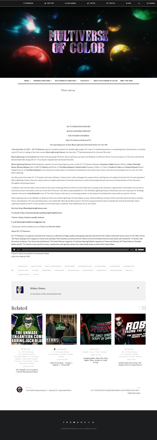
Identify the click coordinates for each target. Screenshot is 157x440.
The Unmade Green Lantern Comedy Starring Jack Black (27, 371)
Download (39, 253)
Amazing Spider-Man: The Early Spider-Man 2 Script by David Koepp (95, 360)
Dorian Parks (47, 270)
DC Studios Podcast (20, 356)
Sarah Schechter (24, 274)
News (26, 81)
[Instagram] (70, 422)
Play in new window (26, 253)
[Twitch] (81, 422)
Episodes (18, 359)
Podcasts (84, 81)
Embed (46, 253)
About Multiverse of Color (105, 81)
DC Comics (36, 270)
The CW (36, 274)
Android (23, 256)
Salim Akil (129, 270)
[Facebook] (63, 422)
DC (20, 352)
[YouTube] (74, 422)
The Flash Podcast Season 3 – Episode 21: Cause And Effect (48, 389)
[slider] (141, 249)
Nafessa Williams (116, 270)
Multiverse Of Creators (65, 81)
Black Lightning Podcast (53, 266)
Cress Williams (23, 270)
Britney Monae (70, 266)
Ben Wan (27, 349)
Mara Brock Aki (102, 270)
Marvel (92, 352)
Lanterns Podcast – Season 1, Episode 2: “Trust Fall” (61, 364)
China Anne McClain (85, 266)
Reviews (61, 356)
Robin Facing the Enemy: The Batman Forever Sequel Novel (130, 364)
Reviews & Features (42, 81)
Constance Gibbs (129, 266)
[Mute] (136, 250)
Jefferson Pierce (73, 270)
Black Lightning (37, 266)
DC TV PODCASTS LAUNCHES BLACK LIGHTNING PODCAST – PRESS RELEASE (115, 390)
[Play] (14, 250)
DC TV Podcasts (33, 356)
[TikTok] (78, 422)
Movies (36, 361)
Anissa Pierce (23, 266)
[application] (78, 249)
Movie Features (28, 361)
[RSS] (85, 422)
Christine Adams (101, 266)
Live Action (18, 361)
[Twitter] (67, 422)
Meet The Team (126, 81)
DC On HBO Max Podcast (26, 354)
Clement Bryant (115, 266)
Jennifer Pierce (88, 270)
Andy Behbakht (61, 349)
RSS (28, 256)
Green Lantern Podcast (29, 359)
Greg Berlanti (60, 270)
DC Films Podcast (28, 352)
